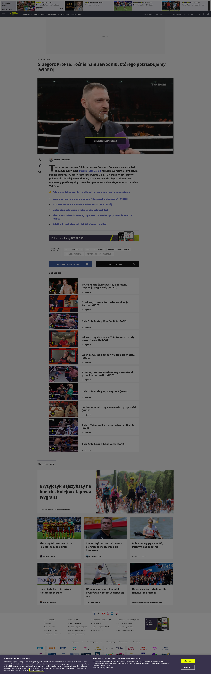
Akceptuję (188, 661)
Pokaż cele (187, 667)
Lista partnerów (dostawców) (103, 668)
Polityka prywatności (37, 670)
